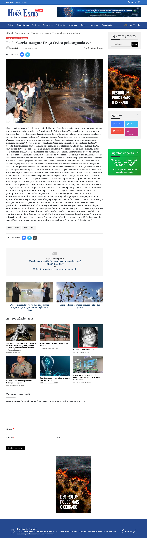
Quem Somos (23, 25)
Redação (13, 48)
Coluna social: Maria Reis (83, 350)
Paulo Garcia (14, 228)
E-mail (10, 437)
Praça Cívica (29, 228)
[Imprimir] (35, 238)
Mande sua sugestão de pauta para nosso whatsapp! (55, 262)
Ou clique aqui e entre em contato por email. (55, 269)
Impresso (94, 25)
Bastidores (47, 25)
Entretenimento (22, 33)
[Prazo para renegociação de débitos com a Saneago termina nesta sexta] (88, 364)
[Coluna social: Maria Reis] (88, 336)
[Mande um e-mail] (17, 48)
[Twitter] (27, 54)
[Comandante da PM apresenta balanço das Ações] (21, 367)
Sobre (83, 25)
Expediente (107, 25)
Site (58, 437)
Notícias (36, 25)
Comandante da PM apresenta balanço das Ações (19, 382)
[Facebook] (22, 54)
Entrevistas (61, 25)
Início (10, 25)
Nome (10, 429)
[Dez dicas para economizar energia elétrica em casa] (55, 366)
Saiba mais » (49, 534)
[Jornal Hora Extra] (25, 13)
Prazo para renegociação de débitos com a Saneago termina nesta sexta (86, 377)
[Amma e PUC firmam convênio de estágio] (55, 332)
